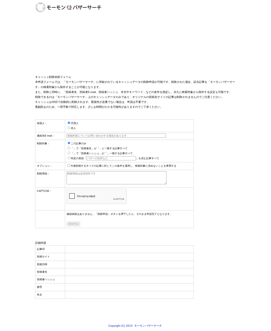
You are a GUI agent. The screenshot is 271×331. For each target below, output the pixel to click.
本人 (73, 128)
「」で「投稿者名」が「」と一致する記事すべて (99, 148)
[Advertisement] (135, 44)
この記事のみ (78, 143)
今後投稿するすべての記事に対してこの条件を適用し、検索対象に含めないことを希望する (123, 166)
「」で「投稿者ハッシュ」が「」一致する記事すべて (102, 153)
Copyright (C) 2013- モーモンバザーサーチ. (135, 325)
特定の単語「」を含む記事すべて (115, 158)
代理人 (75, 123)
